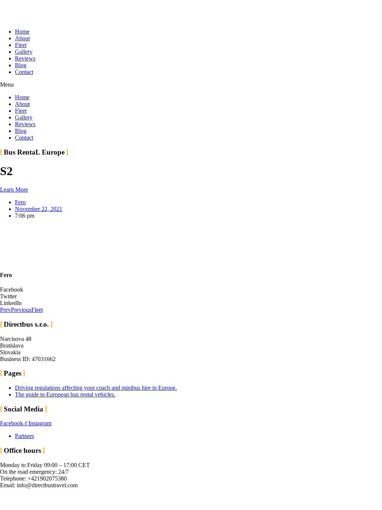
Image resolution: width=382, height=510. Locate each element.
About (22, 38)
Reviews (25, 58)
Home (22, 31)
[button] (191, 84)
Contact (24, 72)
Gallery (23, 52)
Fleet (20, 45)
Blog (20, 65)
